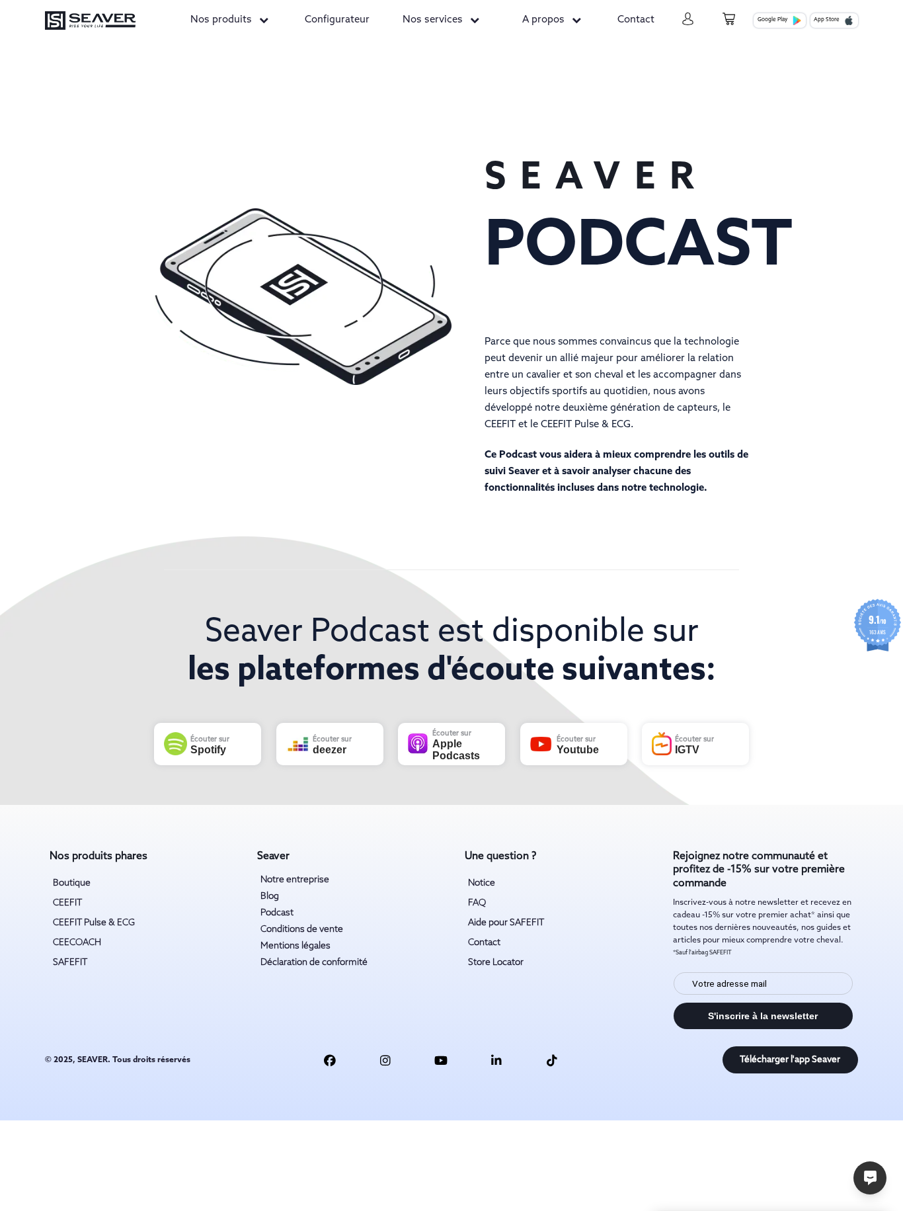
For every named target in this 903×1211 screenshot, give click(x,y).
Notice (481, 883)
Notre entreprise (294, 879)
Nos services (433, 20)
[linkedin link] (496, 1060)
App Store (827, 20)
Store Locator (496, 962)
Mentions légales (295, 945)
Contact (635, 20)
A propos (543, 20)
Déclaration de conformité (314, 962)
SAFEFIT (70, 962)
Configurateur (337, 20)
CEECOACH (77, 942)
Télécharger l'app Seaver (790, 1059)
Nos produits (221, 20)
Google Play (773, 20)
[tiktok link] (552, 1060)
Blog (269, 896)
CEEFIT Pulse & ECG (94, 922)
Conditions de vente (301, 929)
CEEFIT (67, 903)
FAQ (477, 903)
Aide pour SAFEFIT (506, 922)
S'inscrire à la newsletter (763, 1016)
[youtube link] (440, 1060)
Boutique (72, 883)
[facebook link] (329, 1060)
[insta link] (385, 1060)
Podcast (277, 912)
